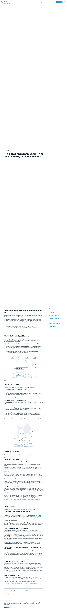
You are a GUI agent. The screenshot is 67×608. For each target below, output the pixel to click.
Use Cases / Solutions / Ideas (54, 321)
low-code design (27, 563)
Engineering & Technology (25, 590)
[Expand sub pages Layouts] (66, 2)
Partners (50, 320)
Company (40, 2)
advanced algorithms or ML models (24, 534)
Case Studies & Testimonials (54, 323)
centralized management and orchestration (14, 580)
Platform (23, 2)
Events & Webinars (52, 326)
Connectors (47, 2)
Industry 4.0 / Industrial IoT (15, 590)
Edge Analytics (7, 590)
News (50, 310)
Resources (34, 2)
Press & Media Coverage (53, 324)
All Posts (51, 308)
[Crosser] (6, 2)
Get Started (59, 2)
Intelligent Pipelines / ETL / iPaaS (55, 313)
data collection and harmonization (22, 552)
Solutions (28, 2)
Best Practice (51, 328)
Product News (51, 312)
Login (53, 2)
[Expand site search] (64, 2)
